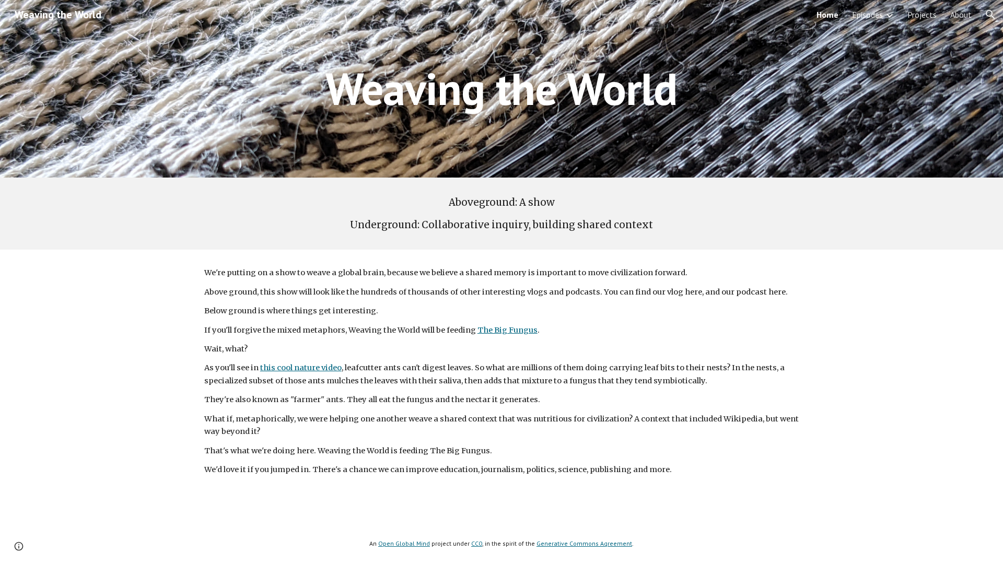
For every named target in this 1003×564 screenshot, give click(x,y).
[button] (990, 14)
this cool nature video (301, 367)
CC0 (476, 543)
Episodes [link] (867, 14)
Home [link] (827, 14)
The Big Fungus (507, 330)
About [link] (961, 14)
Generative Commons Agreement (584, 543)
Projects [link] (922, 14)
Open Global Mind (404, 543)
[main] (501, 88)
